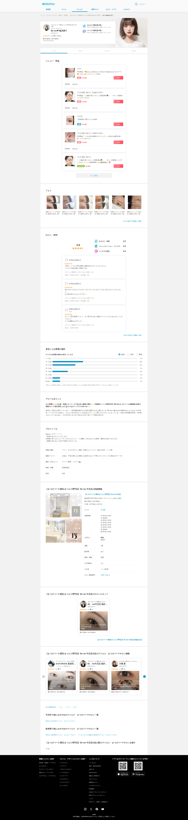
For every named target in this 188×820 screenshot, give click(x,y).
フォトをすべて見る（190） (132, 221)
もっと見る (94, 175)
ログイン (143, 4)
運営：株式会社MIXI (95, 766)
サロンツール (93, 779)
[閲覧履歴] (136, 4)
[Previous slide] (43, 676)
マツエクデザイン (65, 782)
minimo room (93, 772)
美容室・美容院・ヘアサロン (47, 763)
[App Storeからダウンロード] (122, 774)
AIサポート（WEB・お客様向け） (99, 802)
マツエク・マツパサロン (46, 769)
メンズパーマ (63, 776)
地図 (119, 498)
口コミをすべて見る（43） (133, 335)
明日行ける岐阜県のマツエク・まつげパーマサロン (61, 735)
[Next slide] (144, 676)
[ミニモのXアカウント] (91, 809)
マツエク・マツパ (51, 15)
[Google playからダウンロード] (138, 774)
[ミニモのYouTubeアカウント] (103, 809)
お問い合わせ (105, 575)
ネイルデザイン (64, 779)
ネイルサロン (43, 766)
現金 (102, 537)
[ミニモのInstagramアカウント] (85, 810)
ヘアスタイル (63, 763)
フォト (80, 51)
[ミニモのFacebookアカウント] (97, 810)
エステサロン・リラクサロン (47, 776)
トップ (42, 15)
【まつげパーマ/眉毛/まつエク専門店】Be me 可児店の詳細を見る (119, 640)
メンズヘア (63, 766)
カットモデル (63, 785)
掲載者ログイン (93, 782)
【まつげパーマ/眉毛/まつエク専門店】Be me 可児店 (85, 15)
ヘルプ (91, 798)
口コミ (134, 51)
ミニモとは (92, 763)
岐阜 (60, 15)
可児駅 (66, 15)
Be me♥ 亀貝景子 (51, 707)
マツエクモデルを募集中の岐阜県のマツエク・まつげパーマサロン (98, 735)
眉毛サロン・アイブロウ (46, 772)
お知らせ (91, 769)
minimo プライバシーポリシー (98, 792)
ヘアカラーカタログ (65, 769)
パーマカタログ (64, 772)
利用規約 (91, 789)
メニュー (107, 51)
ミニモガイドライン (95, 785)
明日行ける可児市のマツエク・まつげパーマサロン (61, 721)
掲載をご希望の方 (94, 776)
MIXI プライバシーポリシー (97, 795)
